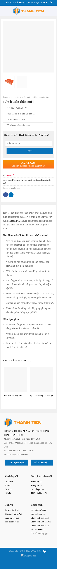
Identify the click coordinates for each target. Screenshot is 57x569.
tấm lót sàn (15, 188)
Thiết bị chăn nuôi (22, 97)
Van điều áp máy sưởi (13, 396)
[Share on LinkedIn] (11, 195)
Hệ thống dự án (37, 489)
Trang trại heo (37, 485)
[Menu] (4, 11)
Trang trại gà (36, 481)
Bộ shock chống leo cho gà (41, 396)
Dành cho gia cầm (41, 97)
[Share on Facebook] (5, 195)
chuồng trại (13, 220)
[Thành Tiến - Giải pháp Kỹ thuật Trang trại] (28, 10)
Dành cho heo (33, 180)
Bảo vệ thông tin (38, 514)
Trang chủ (7, 97)
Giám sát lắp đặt (12, 518)
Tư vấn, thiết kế (12, 510)
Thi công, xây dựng (13, 514)
